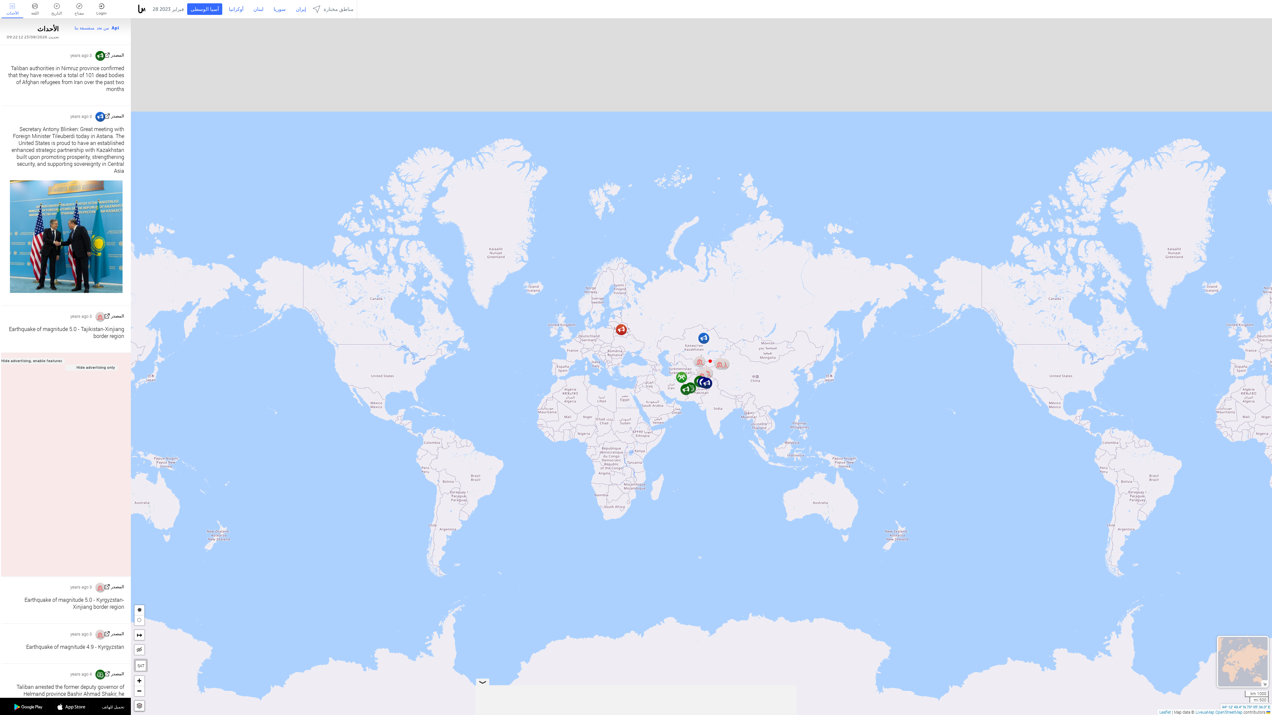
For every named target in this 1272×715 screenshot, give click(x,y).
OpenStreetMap (1229, 712)
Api (115, 27)
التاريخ (56, 13)
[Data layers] (139, 706)
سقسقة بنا (84, 27)
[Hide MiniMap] (1264, 683)
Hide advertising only (96, 367)
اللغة (35, 13)
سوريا (280, 9)
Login (101, 13)
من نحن (103, 27)
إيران (301, 9)
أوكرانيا (236, 9)
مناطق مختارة (338, 9)
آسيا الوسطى (204, 9)
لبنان (258, 9)
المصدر (117, 55)
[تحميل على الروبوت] (28, 707)
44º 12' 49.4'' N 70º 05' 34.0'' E (1246, 706)
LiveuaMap (1204, 712)
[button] (710, 361)
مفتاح (79, 13)
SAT (140, 665)
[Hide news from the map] (139, 650)
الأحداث (12, 13)
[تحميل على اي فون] (72, 707)
